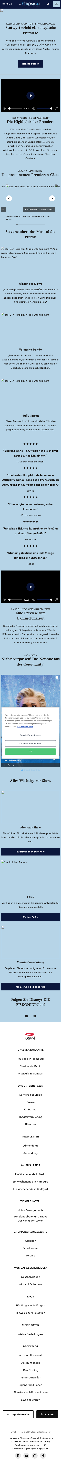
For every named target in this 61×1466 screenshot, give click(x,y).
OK (30, 751)
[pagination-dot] (22, 770)
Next (52, 198)
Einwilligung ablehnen (30, 743)
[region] (30, 733)
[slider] (15, 108)
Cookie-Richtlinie (25, 727)
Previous (9, 198)
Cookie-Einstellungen (30, 735)
